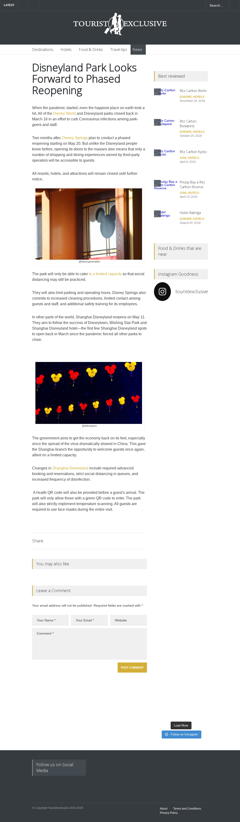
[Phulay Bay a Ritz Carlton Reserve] (165, 191)
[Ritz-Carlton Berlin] (165, 100)
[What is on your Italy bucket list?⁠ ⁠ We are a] (167, 376)
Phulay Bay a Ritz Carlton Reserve (192, 184)
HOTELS (198, 97)
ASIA (183, 158)
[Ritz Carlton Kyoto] (165, 161)
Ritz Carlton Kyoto (193, 151)
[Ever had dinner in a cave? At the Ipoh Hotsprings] (167, 677)
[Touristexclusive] (120, 26)
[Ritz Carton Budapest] (165, 130)
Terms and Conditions (187, 808)
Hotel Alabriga (190, 212)
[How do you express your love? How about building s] (195, 673)
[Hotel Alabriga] (165, 222)
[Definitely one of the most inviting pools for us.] (167, 473)
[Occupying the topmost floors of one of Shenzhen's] (167, 572)
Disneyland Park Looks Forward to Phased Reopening (84, 78)
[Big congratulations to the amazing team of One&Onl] (195, 340)
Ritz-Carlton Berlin (193, 90)
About (163, 808)
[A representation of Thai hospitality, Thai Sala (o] (195, 582)
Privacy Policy (169, 812)
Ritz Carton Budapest (188, 123)
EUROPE (186, 97)
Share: (38, 541)
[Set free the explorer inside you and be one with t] (195, 488)
